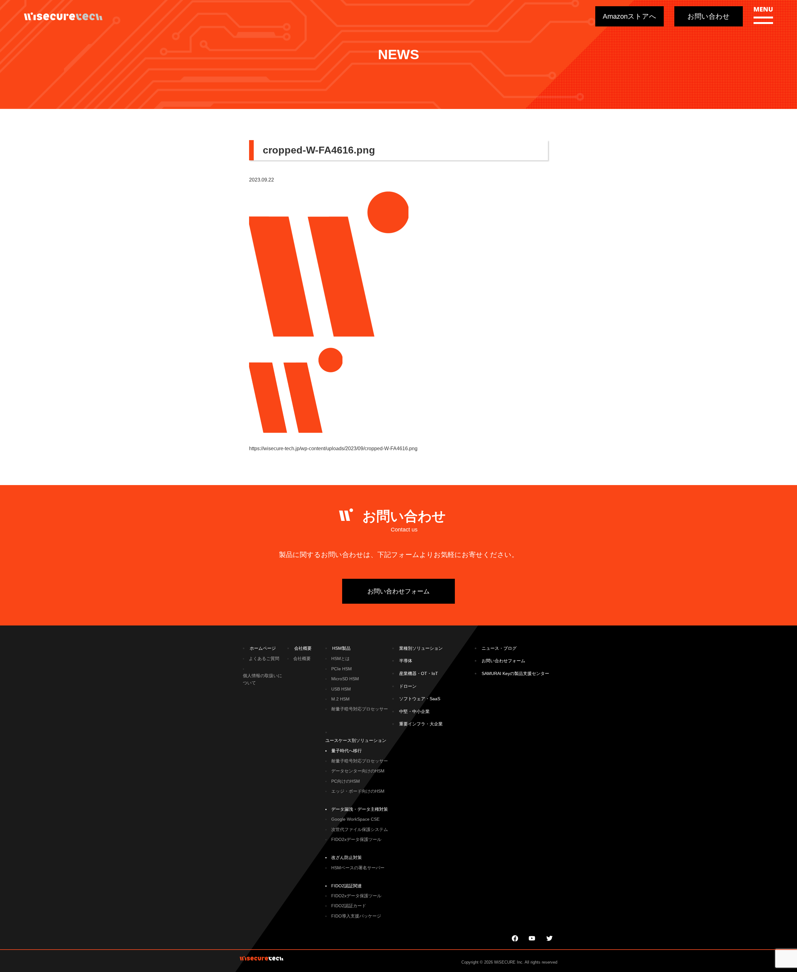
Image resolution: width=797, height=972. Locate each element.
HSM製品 (341, 648)
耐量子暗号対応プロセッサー (359, 708)
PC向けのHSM (345, 781)
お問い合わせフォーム (398, 591)
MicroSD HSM (345, 678)
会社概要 (303, 648)
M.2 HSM (340, 698)
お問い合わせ (708, 16)
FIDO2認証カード (348, 905)
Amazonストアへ (629, 16)
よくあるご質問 (264, 658)
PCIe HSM (341, 668)
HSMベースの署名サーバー (357, 867)
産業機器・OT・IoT (418, 673)
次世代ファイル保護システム (359, 829)
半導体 (405, 660)
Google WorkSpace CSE (355, 819)
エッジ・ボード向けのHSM (357, 791)
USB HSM (341, 689)
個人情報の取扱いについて (262, 679)
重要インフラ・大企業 (421, 723)
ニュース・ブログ (499, 648)
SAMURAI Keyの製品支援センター (515, 673)
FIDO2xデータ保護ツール (356, 839)
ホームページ (263, 648)
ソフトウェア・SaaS (419, 698)
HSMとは (340, 658)
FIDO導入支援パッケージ (356, 915)
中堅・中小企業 (414, 711)
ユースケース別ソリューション (355, 740)
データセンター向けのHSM (357, 770)
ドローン (408, 686)
